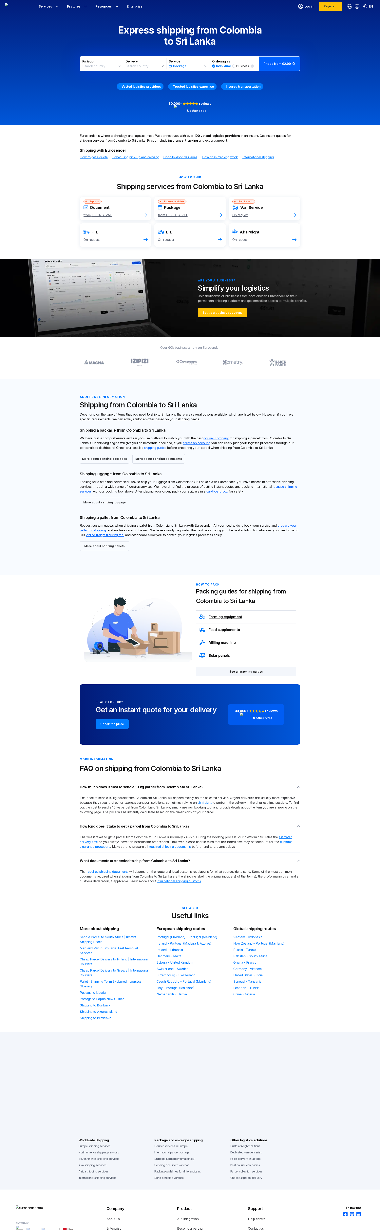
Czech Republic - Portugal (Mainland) (184, 981)
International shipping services (97, 1177)
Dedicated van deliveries (246, 1152)
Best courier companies (245, 1165)
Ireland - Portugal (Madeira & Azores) (184, 943)
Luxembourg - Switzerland (176, 975)
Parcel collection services (246, 1171)
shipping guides (155, 448)
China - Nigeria (244, 994)
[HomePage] (35, 1207)
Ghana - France (244, 962)
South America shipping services (99, 1158)
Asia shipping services (92, 1165)
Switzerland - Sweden (172, 969)
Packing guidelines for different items (177, 1171)
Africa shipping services (93, 1171)
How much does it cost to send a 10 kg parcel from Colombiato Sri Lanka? (141, 787)
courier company (216, 438)
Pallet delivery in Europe (245, 1158)
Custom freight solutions (245, 1146)
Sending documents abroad (171, 1165)
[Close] (119, 66)
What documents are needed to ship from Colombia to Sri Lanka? (135, 861)
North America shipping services (99, 1152)
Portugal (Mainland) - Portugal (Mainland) (187, 937)
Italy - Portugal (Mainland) (176, 988)
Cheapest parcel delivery (246, 1177)
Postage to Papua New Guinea (102, 999)
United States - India (248, 975)
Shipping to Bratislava (95, 1018)
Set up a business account (222, 312)
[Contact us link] (349, 6)
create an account (196, 443)
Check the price (112, 724)
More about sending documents (158, 458)
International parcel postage (171, 1152)
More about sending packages (104, 458)
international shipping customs (179, 881)
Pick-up (87, 61)
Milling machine (222, 642)
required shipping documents (170, 847)
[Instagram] (351, 1214)
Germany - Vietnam (247, 969)
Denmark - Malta (169, 956)
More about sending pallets (104, 546)
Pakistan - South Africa (250, 956)
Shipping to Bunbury (95, 1005)
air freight (205, 803)
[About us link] (357, 6)
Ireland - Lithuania (170, 950)
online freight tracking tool (105, 535)
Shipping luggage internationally (174, 1158)
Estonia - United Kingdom (175, 962)
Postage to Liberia (93, 993)
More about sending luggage (104, 502)
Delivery (131, 61)
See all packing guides (246, 671)
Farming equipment (225, 617)
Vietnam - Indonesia (247, 937)
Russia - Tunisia (244, 950)
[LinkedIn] (357, 1214)
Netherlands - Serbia (172, 994)
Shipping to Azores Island (98, 1012)
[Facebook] (344, 1214)
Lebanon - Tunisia (246, 988)
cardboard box (217, 491)
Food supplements (224, 630)
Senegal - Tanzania (247, 981)
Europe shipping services (94, 1146)
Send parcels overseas (169, 1177)
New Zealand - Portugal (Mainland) (258, 943)
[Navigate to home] (19, 6)
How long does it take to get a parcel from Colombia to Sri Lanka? (135, 826)
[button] (190, 63)
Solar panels (219, 655)
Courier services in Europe (171, 1146)
